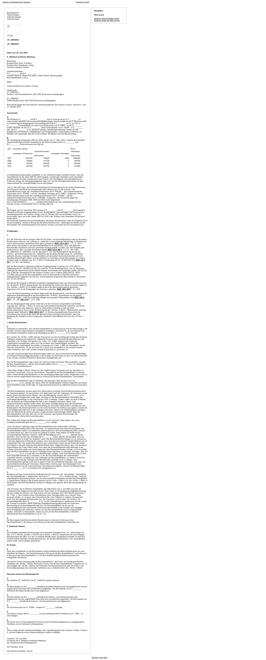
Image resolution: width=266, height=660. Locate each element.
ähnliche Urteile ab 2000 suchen (107, 21)
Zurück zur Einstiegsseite (12, 2)
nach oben (103, 658)
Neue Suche (99, 15)
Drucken (27, 2)
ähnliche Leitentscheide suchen (106, 18)
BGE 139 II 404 (63, 289)
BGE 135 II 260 (61, 243)
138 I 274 (24, 300)
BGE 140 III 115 (36, 312)
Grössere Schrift (82, 2)
